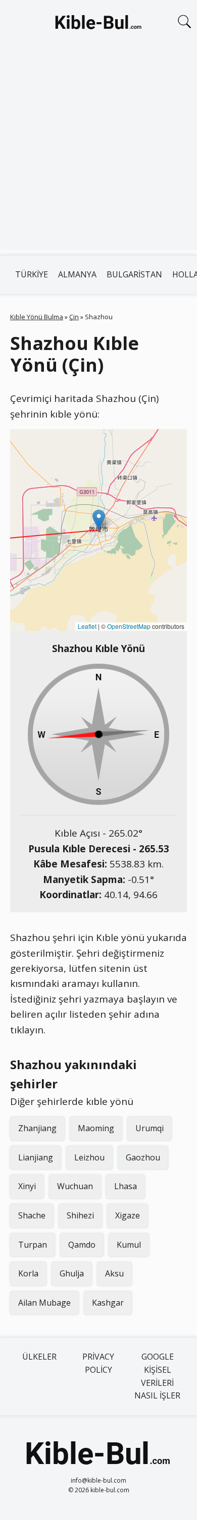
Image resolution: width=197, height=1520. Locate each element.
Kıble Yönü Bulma (36, 316)
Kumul (129, 1244)
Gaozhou (143, 1157)
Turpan (32, 1244)
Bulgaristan (134, 274)
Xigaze (127, 1215)
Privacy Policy (98, 1363)
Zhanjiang (37, 1128)
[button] (98, 519)
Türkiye (31, 274)
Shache (31, 1215)
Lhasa (125, 1186)
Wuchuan (75, 1186)
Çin (74, 316)
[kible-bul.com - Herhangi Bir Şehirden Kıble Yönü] (98, 24)
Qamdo (81, 1244)
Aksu (114, 1273)
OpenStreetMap (129, 626)
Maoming (96, 1128)
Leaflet (87, 626)
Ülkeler (39, 1356)
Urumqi (149, 1128)
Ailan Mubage (44, 1302)
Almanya (77, 274)
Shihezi (80, 1215)
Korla (28, 1273)
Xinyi (27, 1186)
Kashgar (108, 1302)
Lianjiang (35, 1157)
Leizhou (89, 1157)
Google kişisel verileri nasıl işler (157, 1376)
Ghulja (72, 1273)
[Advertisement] (98, 151)
